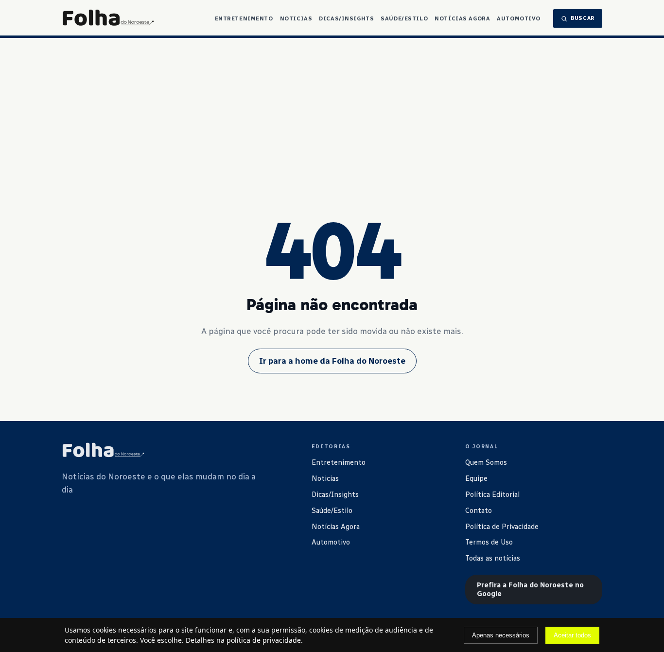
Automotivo (519, 18)
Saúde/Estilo (404, 18)
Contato (478, 510)
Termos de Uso (489, 542)
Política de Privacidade (502, 526)
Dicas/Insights (346, 18)
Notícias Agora (462, 18)
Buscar (582, 18)
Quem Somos (486, 462)
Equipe (476, 478)
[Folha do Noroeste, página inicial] (108, 18)
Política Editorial (492, 494)
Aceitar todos (572, 635)
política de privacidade (264, 640)
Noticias (296, 18)
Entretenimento (244, 18)
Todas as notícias (492, 558)
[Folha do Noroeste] (103, 450)
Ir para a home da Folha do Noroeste (332, 361)
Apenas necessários (500, 635)
